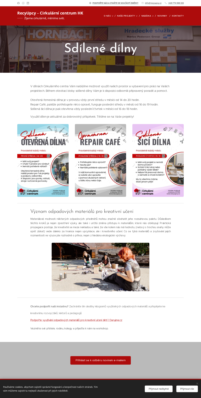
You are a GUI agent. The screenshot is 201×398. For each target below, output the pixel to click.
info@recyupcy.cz (153, 3)
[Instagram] (23, 3)
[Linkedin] (28, 3)
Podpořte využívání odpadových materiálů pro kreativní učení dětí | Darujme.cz (76, 320)
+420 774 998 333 (176, 3)
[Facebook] (18, 3)
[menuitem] (109, 16)
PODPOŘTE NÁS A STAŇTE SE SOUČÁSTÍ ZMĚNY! (115, 3)
